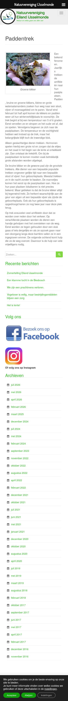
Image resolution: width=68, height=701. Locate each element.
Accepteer (11, 695)
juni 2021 (16, 517)
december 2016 (19, 649)
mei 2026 (16, 392)
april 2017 (16, 634)
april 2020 (16, 561)
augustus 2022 (19, 473)
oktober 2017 (18, 605)
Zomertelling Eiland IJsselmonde (25, 273)
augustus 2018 (19, 590)
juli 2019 (15, 568)
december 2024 (19, 421)
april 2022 (16, 480)
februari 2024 (18, 443)
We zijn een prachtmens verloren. (25, 287)
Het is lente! (13, 305)
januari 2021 (18, 531)
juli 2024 (15, 428)
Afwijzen (29, 695)
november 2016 (19, 656)
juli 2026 (15, 384)
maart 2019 (17, 583)
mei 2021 (16, 524)
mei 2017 (16, 627)
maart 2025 (17, 414)
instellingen (50, 688)
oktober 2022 (18, 465)
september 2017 (20, 612)
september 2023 (20, 451)
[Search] (59, 254)
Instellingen (46, 695)
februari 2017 (18, 641)
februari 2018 (18, 597)
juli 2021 (15, 509)
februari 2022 (18, 487)
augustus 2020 (19, 553)
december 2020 (19, 539)
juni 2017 (16, 619)
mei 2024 (16, 436)
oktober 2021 (18, 502)
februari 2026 (18, 406)
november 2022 (19, 458)
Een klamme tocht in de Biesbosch (26, 280)
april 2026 (16, 399)
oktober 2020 (18, 546)
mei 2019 (16, 575)
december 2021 (19, 495)
